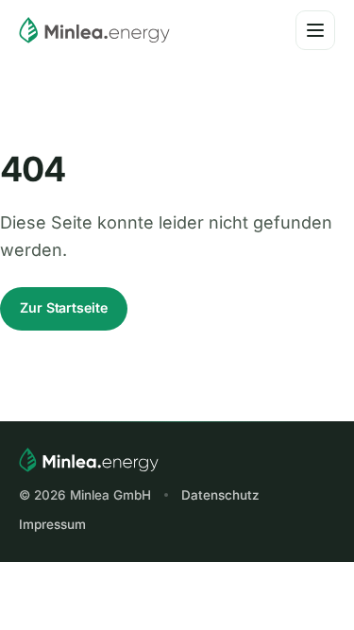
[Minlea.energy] (94, 30)
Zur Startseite (64, 307)
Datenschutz (220, 494)
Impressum (52, 524)
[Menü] (315, 30)
